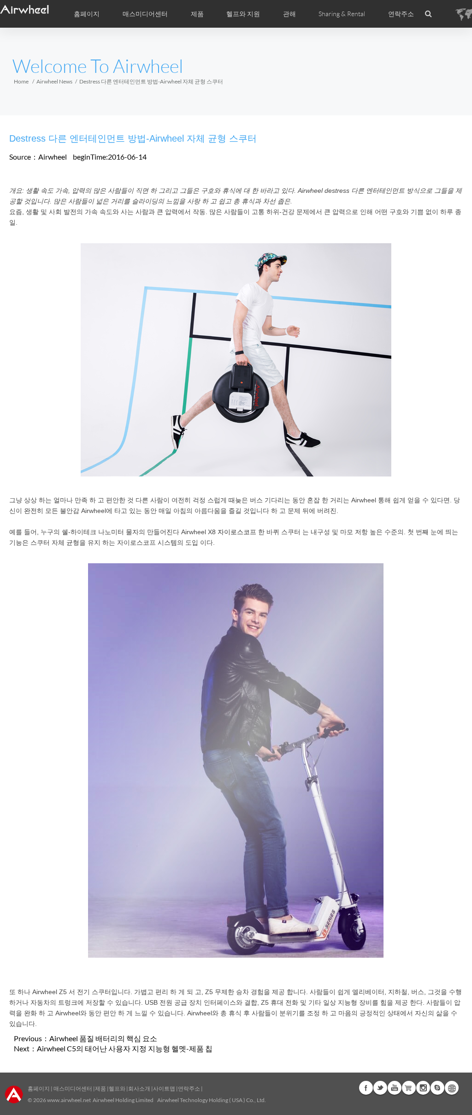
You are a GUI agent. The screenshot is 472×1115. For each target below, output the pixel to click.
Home (21, 81)
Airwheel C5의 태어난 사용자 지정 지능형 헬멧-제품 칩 (124, 1048)
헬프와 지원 (243, 14)
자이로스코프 (237, 532)
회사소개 (139, 1088)
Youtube (394, 1088)
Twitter (380, 1088)
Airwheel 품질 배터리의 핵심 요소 (103, 1038)
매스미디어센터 (72, 1088)
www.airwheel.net (69, 1100)
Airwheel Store (409, 1088)
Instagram (423, 1088)
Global (452, 1088)
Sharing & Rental (342, 14)
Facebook (366, 1088)
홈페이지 (87, 14)
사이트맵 (164, 1088)
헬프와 (117, 1088)
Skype (437, 1088)
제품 (197, 14)
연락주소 (401, 14)
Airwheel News (54, 81)
